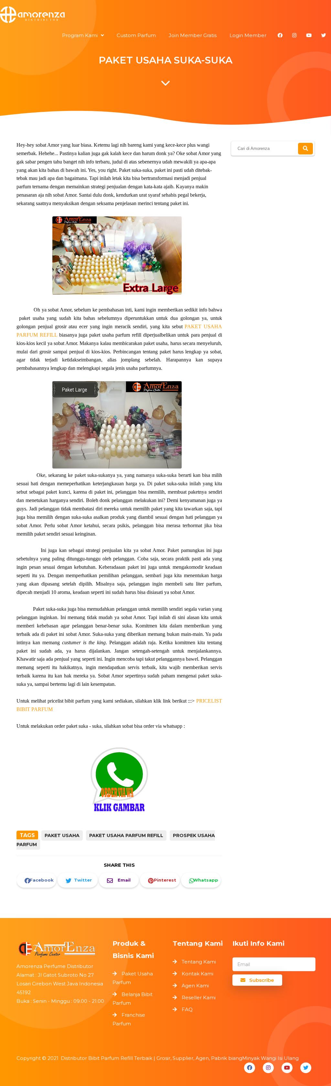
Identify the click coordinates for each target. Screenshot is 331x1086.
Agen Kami (195, 985)
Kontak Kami (197, 974)
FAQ (187, 1009)
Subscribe (261, 980)
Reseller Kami (199, 997)
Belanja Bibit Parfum (132, 998)
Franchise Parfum (128, 1019)
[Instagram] (268, 1067)
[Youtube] (287, 1067)
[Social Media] (280, 35)
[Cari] (305, 148)
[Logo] (61, 947)
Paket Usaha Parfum (132, 978)
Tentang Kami (199, 962)
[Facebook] (249, 1067)
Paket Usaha (62, 835)
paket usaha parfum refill (126, 835)
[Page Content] (165, 85)
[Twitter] (305, 1067)
